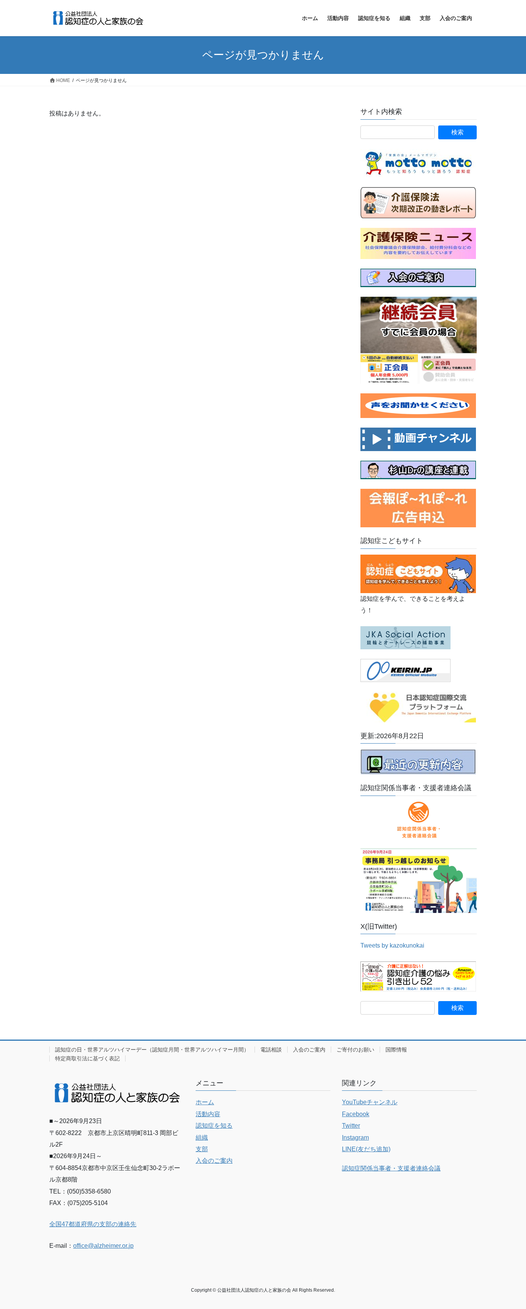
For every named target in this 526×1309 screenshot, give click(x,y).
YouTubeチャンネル (369, 1102)
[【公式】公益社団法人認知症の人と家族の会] (418, 439)
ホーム (205, 1102)
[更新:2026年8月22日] (418, 761)
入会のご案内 (309, 1050)
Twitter (351, 1125)
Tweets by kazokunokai (392, 945)
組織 (202, 1137)
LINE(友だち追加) (366, 1149)
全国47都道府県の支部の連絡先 (92, 1224)
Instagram (355, 1137)
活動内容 (208, 1114)
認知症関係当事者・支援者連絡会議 (391, 1168)
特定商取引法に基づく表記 (87, 1058)
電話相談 (271, 1050)
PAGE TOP (506, 1263)
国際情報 (396, 1050)
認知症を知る (214, 1125)
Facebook (355, 1114)
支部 (202, 1149)
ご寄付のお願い (355, 1050)
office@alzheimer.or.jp (103, 1245)
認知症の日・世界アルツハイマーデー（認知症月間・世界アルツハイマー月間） (152, 1050)
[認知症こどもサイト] (418, 573)
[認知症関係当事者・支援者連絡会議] (418, 820)
